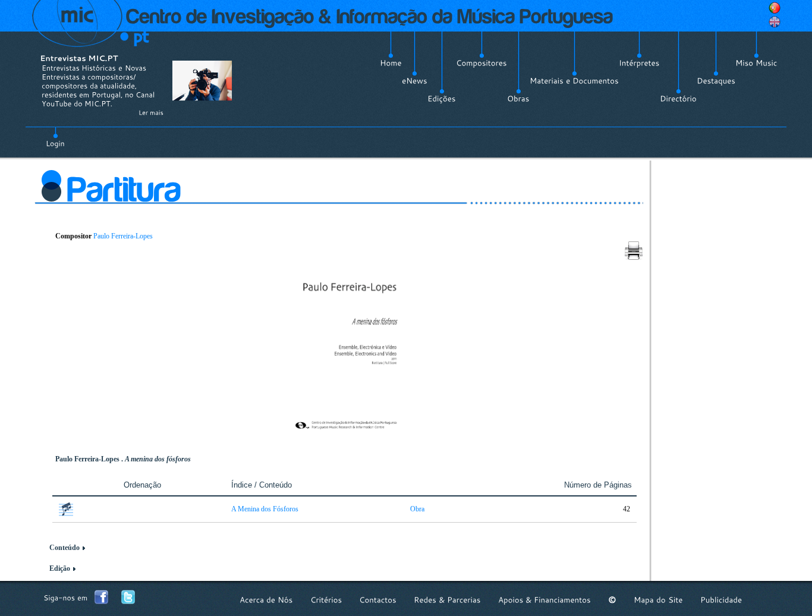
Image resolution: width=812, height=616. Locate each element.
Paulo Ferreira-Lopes (123, 236)
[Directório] (678, 98)
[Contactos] (377, 599)
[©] (612, 599)
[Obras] (518, 98)
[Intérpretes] (639, 63)
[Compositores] (481, 63)
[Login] (55, 137)
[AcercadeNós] (266, 599)
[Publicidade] (721, 599)
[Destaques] (716, 81)
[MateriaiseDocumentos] (574, 81)
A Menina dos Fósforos (264, 509)
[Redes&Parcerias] (447, 599)
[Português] (774, 8)
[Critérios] (326, 599)
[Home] (391, 63)
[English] (774, 22)
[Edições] (441, 98)
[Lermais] (151, 112)
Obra (417, 509)
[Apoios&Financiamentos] (544, 599)
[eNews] (414, 81)
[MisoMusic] (756, 63)
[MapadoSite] (658, 599)
